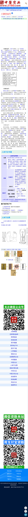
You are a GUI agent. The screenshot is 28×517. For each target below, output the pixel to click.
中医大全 (14, 362)
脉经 (15, 90)
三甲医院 (14, 351)
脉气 (7, 52)
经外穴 (16, 186)
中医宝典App (19, 471)
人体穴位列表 (14, 156)
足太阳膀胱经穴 (19, 169)
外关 (25, 56)
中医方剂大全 (14, 373)
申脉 (19, 55)
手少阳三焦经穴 (19, 182)
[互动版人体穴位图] (9, 236)
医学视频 (14, 342)
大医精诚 (14, 331)
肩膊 (10, 63)
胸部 (21, 104)
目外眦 (7, 65)
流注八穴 (9, 50)
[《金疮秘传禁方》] (20, 253)
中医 (13, 249)
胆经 (6, 56)
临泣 (25, 63)
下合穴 (20, 191)
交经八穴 (15, 50)
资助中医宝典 (14, 368)
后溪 (4, 55)
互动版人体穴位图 (5, 225)
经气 (14, 97)
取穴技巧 (11, 199)
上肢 (2, 106)
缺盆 (22, 65)
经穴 (11, 48)
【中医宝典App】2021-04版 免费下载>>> (13, 18)
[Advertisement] (14, 33)
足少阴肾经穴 (22, 181)
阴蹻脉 (7, 60)
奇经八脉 (3, 52)
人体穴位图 (20, 16)
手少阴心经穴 (20, 173)
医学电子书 (14, 345)
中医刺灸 (20, 210)
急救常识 (14, 385)
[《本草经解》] (11, 266)
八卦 (16, 68)
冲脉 (4, 53)
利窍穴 (14, 166)
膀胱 (18, 63)
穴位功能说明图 (22, 225)
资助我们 (19, 479)
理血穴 (22, 163)
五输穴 (18, 188)
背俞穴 (18, 193)
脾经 (20, 52)
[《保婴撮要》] (17, 266)
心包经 (10, 53)
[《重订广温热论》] (14, 253)
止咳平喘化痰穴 (20, 159)
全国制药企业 (14, 357)
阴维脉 (19, 53)
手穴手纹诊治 (6, 208)
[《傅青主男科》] (4, 266)
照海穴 (11, 106)
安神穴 (21, 164)
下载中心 (9, 479)
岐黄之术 (9, 473)
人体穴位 (8, 16)
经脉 (5, 178)
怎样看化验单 (14, 334)
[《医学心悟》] (10, 259)
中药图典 (14, 359)
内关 (14, 53)
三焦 (10, 135)
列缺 (14, 58)
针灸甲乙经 (6, 213)
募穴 (22, 193)
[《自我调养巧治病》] (14, 272)
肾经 (24, 58)
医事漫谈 (14, 337)
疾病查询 (14, 376)
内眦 (18, 114)
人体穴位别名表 (14, 201)
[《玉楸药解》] (7, 253)
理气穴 (18, 163)
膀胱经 (15, 55)
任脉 (19, 58)
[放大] (15, 85)
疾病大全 (19, 476)
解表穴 (9, 159)
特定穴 (4, 193)
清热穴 (14, 159)
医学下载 (14, 348)
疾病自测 (14, 340)
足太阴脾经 (16, 101)
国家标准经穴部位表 (20, 199)
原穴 (22, 188)
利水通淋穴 (16, 164)
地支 (13, 68)
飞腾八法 (8, 69)
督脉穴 (18, 184)
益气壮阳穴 (16, 161)
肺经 (10, 58)
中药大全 (14, 371)
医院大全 (14, 354)
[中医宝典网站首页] (11, 3)
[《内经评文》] (23, 266)
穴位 (15, 52)
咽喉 (15, 66)
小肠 (14, 63)
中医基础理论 (6, 212)
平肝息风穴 (13, 163)
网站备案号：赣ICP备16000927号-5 (14, 487)
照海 (2, 60)
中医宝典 (3, 16)
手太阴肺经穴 (20, 178)
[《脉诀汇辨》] (18, 259)
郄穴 (19, 190)
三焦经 (21, 56)
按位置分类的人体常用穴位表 (14, 157)
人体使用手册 (6, 206)
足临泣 (10, 56)
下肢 (8, 106)
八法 (20, 109)
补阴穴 (21, 161)
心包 (24, 130)
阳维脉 (5, 58)
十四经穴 (10, 177)
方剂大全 (9, 476)
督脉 (9, 55)
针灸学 (13, 210)
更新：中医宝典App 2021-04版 (14, 10)
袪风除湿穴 (19, 166)
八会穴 (18, 195)
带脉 (15, 56)
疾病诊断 (14, 379)
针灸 (16, 249)
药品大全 (14, 382)
